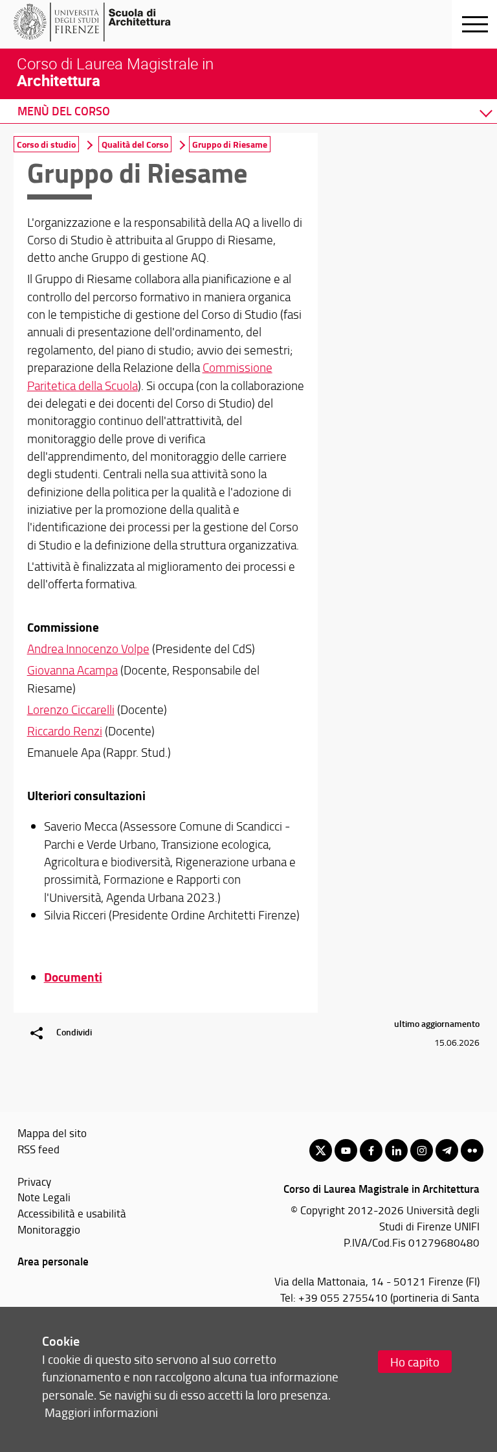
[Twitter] (320, 1150)
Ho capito (414, 1361)
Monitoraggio (48, 1229)
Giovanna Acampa (72, 670)
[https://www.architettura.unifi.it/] (114, 22)
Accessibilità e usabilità (71, 1213)
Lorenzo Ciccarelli (71, 709)
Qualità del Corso (135, 144)
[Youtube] (346, 1150)
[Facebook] (371, 1150)
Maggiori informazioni (101, 1412)
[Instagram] (421, 1150)
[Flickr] (472, 1150)
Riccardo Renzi (64, 730)
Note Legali (44, 1196)
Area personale (53, 1261)
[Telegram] (447, 1150)
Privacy (34, 1181)
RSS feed (38, 1149)
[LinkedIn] (396, 1150)
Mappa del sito (52, 1132)
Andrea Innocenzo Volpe (88, 648)
